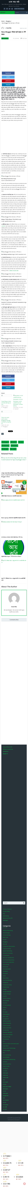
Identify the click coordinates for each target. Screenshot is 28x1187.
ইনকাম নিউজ (8, 28)
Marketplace (6, 1014)
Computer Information (9, 946)
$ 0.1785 (6, 1184)
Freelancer (5, 982)
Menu (3, 12)
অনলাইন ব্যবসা (5, 1073)
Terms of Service (7, 909)
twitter (8, 77)
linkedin (8, 84)
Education (5, 966)
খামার (4, 1080)
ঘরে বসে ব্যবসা (5, 1082)
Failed (14, 442)
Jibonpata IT (17, 1119)
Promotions (6, 1039)
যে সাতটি (13, 449)
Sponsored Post (7, 1064)
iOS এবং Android (7, 1005)
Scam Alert (6, 1046)
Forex (4, 975)
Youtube (5, 1070)
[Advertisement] (14, 56)
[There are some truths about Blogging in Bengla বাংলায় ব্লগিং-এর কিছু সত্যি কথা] (6, 414)
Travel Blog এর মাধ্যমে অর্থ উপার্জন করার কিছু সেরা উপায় (6, 403)
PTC (4, 1041)
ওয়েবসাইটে (3, 226)
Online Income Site (13, 270)
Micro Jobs (5, 1016)
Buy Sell (5, 944)
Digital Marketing (7, 951)
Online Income (6, 1025)
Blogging (5, 38)
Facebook (5, 971)
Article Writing (6, 935)
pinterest (8, 81)
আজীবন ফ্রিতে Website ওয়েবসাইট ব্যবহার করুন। (11, 496)
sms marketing (7, 1055)
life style (5, 1012)
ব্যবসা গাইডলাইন (6, 1100)
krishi (4, 1009)
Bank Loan (5, 937)
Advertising (6, 916)
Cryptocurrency (7, 948)
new (22, 442)
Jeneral (4, 1007)
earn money (6, 964)
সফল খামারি (5, 1107)
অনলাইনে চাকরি (5, 1077)
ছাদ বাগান (4, 1084)
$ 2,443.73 (7, 1163)
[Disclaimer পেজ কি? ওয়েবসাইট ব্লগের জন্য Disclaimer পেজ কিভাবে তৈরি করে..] (18, 398)
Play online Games (7, 1034)
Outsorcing (6, 1030)
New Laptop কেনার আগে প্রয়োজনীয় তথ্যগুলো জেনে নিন (13, 518)
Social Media (6, 1057)
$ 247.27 (6, 1170)
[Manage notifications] (24, 1183)
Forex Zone (6, 978)
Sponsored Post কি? (8, 918)
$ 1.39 (20, 1163)
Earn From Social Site (8, 962)
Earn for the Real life (8, 957)
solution (5, 1061)
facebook (8, 73)
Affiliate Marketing (8, 930)
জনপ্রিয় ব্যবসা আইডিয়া (7, 1086)
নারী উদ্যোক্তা (5, 1089)
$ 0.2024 (19, 1177)
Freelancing (6, 987)
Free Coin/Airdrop (7, 980)
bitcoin (4, 939)
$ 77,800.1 (7, 1156)
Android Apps (6, 932)
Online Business (7, 1023)
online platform (7, 1027)
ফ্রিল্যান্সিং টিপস (5, 1095)
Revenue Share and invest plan (11, 1043)
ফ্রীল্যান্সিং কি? (5, 753)
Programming (6, 1037)
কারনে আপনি (6, 445)
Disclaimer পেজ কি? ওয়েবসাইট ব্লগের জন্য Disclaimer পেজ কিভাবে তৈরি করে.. (18, 404)
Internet (5, 1003)
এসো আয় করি (14, 2)
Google (4, 989)
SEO (4, 1052)
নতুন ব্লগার (15, 445)
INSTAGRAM (6, 1000)
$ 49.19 (6, 1177)
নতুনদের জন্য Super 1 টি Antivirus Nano (11, 556)
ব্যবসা (4, 1098)
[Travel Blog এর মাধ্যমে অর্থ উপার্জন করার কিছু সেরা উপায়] (6, 398)
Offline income (6, 1021)
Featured (5, 973)
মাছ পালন (4, 1102)
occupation (6, 1018)
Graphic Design (7, 994)
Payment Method (7, 1032)
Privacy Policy (6, 911)
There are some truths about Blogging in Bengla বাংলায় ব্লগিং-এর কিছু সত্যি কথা (6, 420)
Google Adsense (7, 991)
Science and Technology (9, 1048)
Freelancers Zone (7, 985)
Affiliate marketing (8, 749)
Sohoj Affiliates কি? (7, 747)
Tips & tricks (6, 1066)
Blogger (6, 442)
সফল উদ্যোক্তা (5, 1104)
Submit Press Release (19, 8)
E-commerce (6, 955)
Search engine (6, 1050)
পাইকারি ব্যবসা (5, 1093)
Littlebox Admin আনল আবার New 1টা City (12, 537)
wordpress (5, 1068)
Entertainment (7, 969)
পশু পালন (4, 1091)
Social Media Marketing (9, 1059)
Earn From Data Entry (8, 960)
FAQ (4, 913)
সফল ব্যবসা (5, 1109)
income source (6, 998)
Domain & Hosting (7, 953)
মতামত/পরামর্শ (5, 920)
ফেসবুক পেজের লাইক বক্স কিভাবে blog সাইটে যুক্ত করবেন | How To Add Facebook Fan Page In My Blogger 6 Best (13, 474)
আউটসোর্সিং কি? (6, 751)
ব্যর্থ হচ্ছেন (6, 449)
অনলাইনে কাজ (5, 1075)
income (5, 996)
